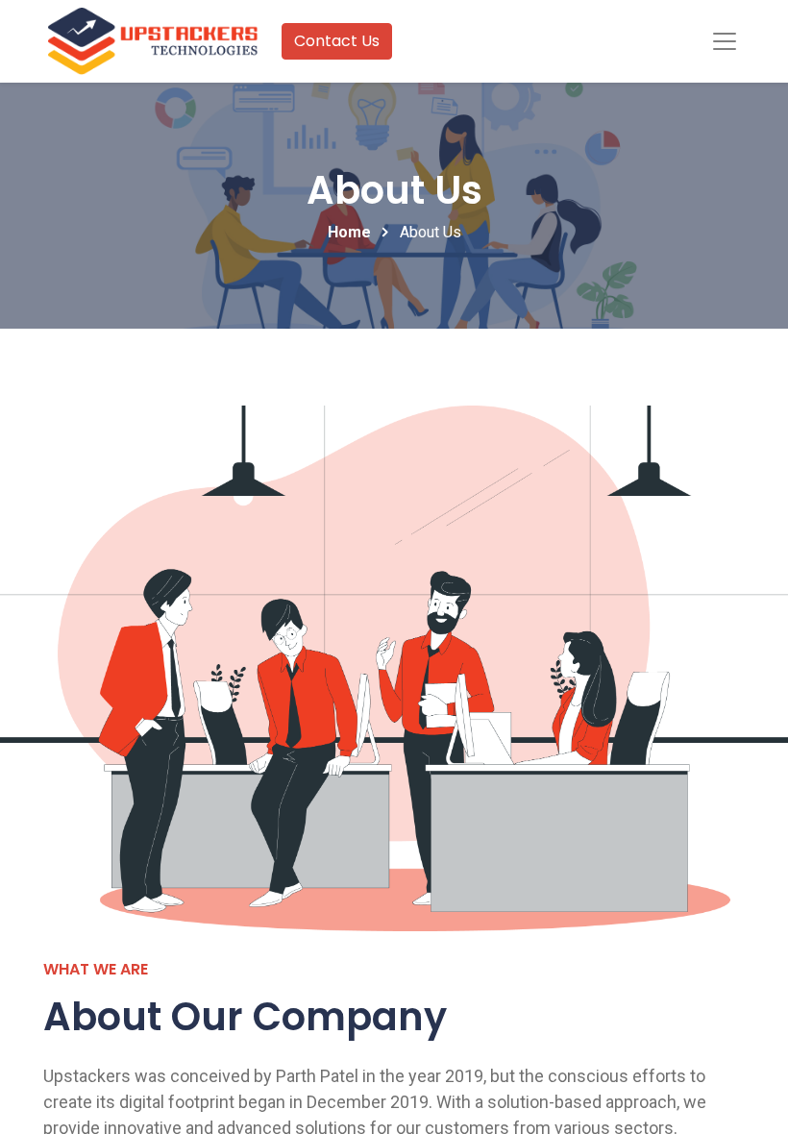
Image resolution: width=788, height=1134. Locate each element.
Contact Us (337, 41)
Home (349, 232)
